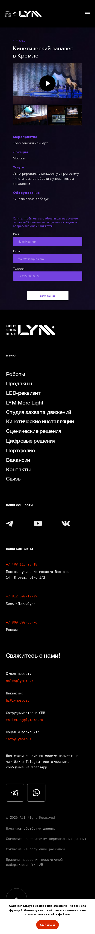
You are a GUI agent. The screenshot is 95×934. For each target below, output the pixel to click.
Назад (20, 40)
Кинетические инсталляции (40, 421)
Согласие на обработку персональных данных (46, 839)
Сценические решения (33, 431)
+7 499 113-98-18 (21, 564)
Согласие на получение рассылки (35, 849)
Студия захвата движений (38, 412)
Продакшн (19, 383)
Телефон (19, 268)
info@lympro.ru (19, 739)
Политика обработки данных (30, 828)
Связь (13, 479)
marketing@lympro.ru (24, 720)
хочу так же (47, 295)
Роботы (15, 374)
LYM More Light (25, 403)
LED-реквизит (23, 393)
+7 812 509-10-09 (21, 596)
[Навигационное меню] (87, 13)
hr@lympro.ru (18, 700)
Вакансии (18, 460)
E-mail (17, 251)
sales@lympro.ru (20, 680)
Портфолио (20, 450)
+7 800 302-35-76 (21, 622)
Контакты (18, 469)
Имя (16, 234)
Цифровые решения (30, 441)
